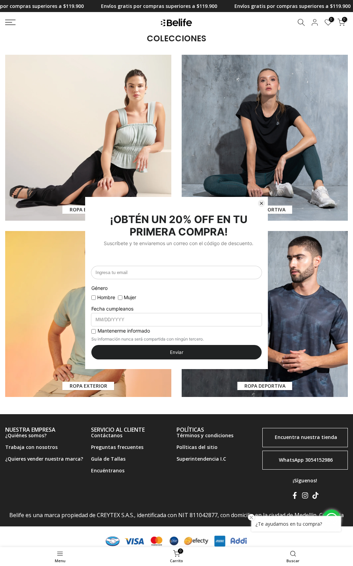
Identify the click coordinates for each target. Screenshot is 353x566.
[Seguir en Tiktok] (315, 497)
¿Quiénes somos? (26, 435)
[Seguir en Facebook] (294, 497)
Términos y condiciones (204, 435)
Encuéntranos (107, 470)
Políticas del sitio (197, 447)
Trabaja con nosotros (31, 447)
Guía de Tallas (108, 458)
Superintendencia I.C (201, 458)
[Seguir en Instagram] (305, 497)
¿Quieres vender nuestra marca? (44, 458)
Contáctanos (106, 435)
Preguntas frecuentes (117, 447)
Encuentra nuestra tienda (306, 437)
